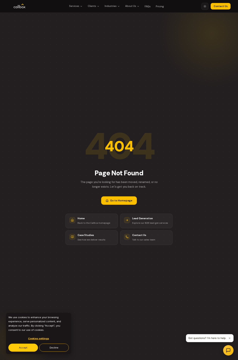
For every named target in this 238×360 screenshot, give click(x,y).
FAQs (148, 6)
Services (74, 6)
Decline (54, 347)
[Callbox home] (19, 6)
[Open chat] (228, 350)
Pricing (160, 6)
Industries (111, 6)
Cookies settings (38, 338)
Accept (23, 347)
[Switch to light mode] (204, 6)
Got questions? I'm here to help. (207, 338)
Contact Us (221, 6)
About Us (130, 6)
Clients (92, 6)
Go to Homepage (121, 200)
